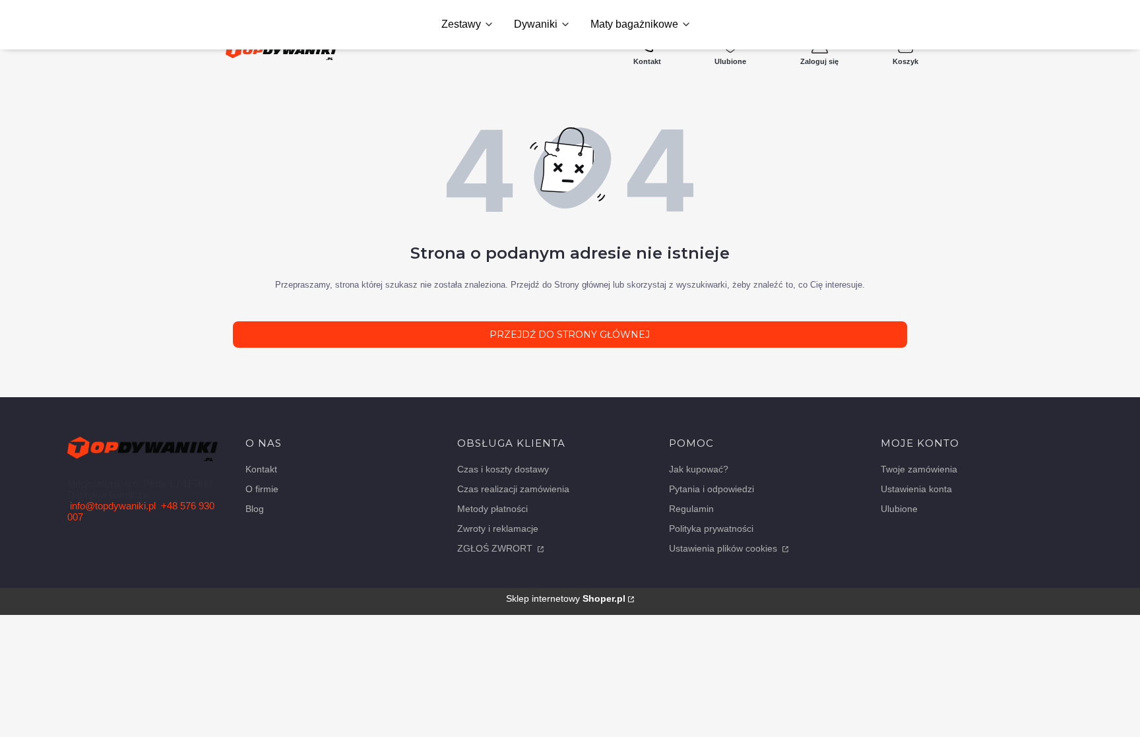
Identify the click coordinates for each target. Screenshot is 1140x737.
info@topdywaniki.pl (113, 505)
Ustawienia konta (916, 489)
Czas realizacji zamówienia (513, 489)
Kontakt (261, 469)
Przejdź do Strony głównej (570, 334)
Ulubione (899, 508)
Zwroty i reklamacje (497, 528)
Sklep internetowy (565, 598)
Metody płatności (492, 508)
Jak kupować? (698, 469)
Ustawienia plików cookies (724, 548)
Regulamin (691, 508)
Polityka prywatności (711, 528)
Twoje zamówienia (919, 469)
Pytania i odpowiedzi (711, 489)
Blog (254, 508)
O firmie (261, 489)
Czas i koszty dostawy (503, 469)
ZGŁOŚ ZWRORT (496, 548)
